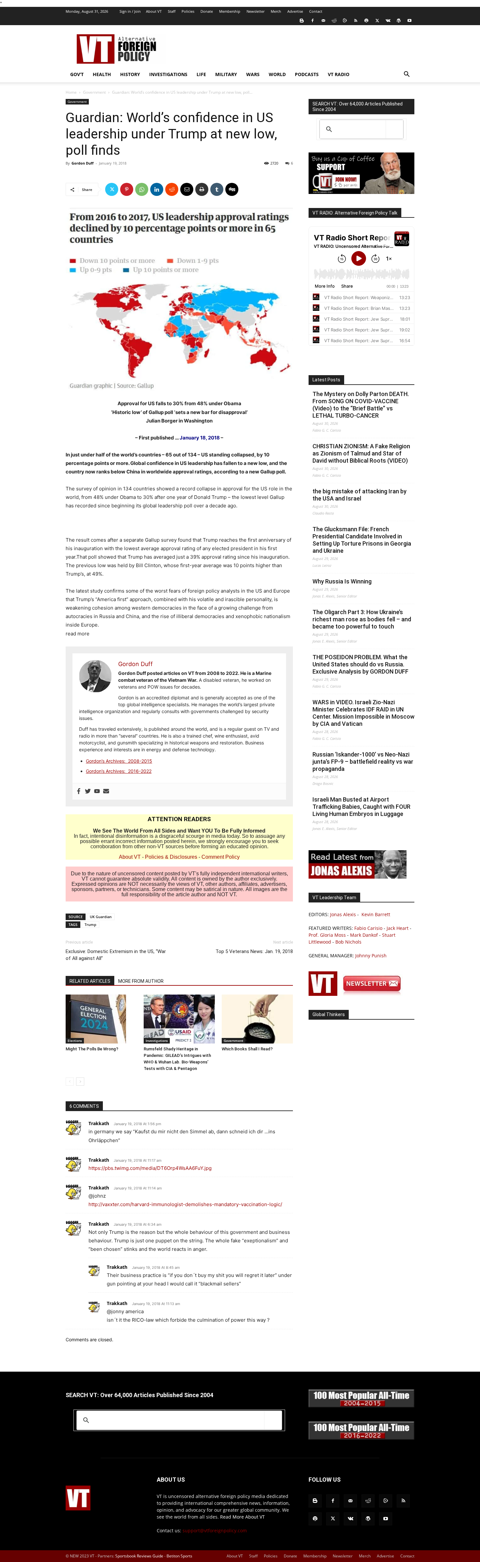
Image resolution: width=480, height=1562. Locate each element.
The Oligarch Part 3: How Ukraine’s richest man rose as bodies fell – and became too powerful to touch (361, 619)
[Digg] (231, 189)
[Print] (201, 189)
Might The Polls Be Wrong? (92, 1048)
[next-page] (80, 1081)
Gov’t (77, 74)
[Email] (186, 189)
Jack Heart (397, 928)
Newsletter (255, 11)
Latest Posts (326, 379)
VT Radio (338, 74)
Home (71, 92)
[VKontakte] (388, 20)
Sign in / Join (130, 11)
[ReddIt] (171, 189)
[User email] (106, 791)
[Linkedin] (156, 189)
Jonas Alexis (343, 914)
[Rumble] (345, 20)
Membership (229, 11)
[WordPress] (399, 20)
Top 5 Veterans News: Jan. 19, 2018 (254, 951)
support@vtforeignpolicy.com (215, 1530)
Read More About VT (242, 1517)
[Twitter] (377, 20)
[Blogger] (302, 20)
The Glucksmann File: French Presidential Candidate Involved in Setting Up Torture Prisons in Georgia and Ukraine (361, 540)
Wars (253, 74)
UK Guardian (101, 916)
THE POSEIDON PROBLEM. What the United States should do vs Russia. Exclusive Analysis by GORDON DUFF (360, 664)
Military (226, 74)
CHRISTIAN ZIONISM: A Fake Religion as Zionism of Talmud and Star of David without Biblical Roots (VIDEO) (361, 453)
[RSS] (355, 20)
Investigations (168, 74)
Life (201, 74)
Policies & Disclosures (171, 857)
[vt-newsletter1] (358, 994)
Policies (188, 11)
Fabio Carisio (368, 928)
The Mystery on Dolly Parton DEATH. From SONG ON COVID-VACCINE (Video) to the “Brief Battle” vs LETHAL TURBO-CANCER (360, 404)
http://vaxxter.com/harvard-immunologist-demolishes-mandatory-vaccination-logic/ (185, 1204)
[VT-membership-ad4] (361, 192)
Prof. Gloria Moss (327, 935)
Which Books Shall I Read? (247, 1048)
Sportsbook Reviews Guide (139, 1556)
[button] (406, 75)
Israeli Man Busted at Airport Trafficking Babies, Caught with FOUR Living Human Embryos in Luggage (361, 806)
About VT (154, 11)
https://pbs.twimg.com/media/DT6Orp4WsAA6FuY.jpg (150, 1168)
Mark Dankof (364, 935)
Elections (75, 1040)
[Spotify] (366, 20)
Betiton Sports (179, 1556)
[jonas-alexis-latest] (358, 877)
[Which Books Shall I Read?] (257, 1019)
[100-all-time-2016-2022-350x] (361, 1438)
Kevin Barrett (375, 914)
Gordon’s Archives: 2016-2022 (119, 771)
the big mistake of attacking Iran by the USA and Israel (359, 495)
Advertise (295, 11)
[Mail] (323, 20)
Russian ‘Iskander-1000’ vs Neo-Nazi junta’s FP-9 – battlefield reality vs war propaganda (362, 761)
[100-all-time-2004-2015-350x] (361, 1406)
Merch (276, 11)
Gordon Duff (83, 163)
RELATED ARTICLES (90, 981)
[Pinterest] (126, 189)
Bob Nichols (348, 942)
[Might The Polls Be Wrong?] (101, 1019)
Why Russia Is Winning (342, 581)
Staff (171, 11)
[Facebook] (312, 20)
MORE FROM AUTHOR (141, 981)
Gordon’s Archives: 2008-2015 (119, 761)
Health (102, 74)
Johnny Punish (371, 955)
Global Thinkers (328, 1014)
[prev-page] (70, 1081)
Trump (90, 924)
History (130, 74)
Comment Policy (220, 857)
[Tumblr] (216, 189)
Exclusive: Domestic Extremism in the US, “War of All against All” (116, 954)
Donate (206, 11)
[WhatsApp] (141, 189)
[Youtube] (409, 20)
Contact (315, 11)
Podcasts (307, 74)
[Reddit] (334, 20)
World (277, 74)
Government (94, 92)
